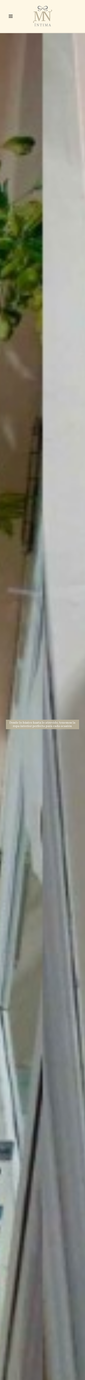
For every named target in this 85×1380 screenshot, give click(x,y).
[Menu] (11, 16)
